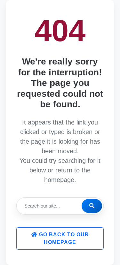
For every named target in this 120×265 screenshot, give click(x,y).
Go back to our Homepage (63, 238)
